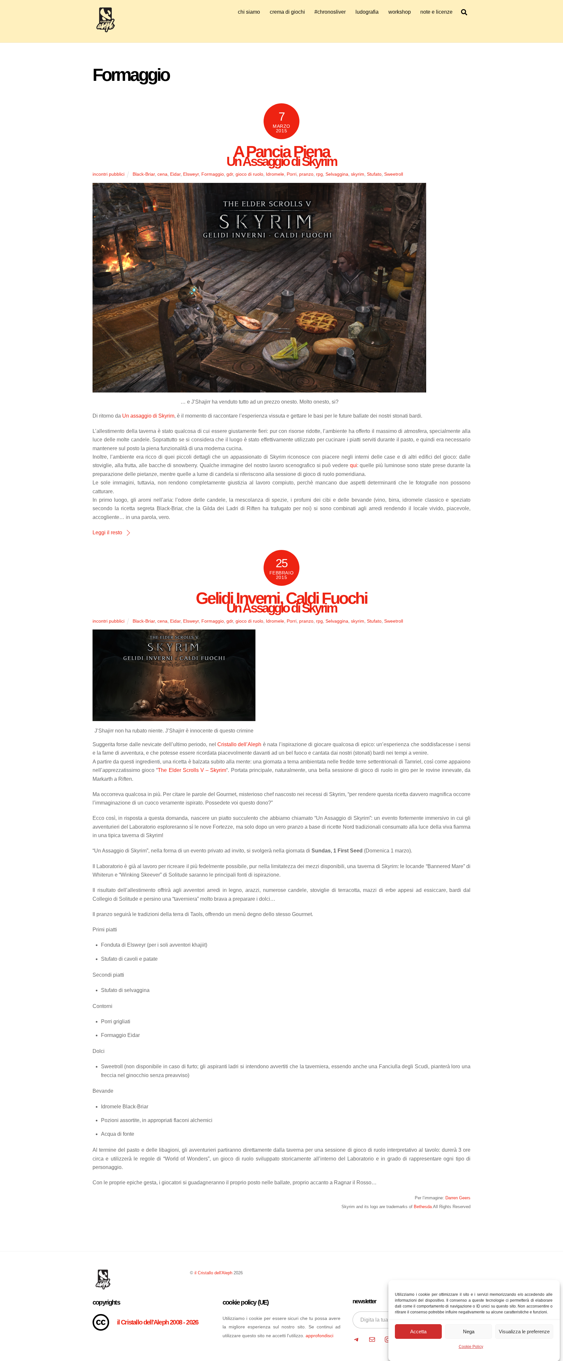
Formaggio (212, 174)
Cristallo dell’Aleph (239, 744)
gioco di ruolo (249, 174)
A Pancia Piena (281, 153)
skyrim (357, 174)
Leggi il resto (107, 532)
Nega (468, 1331)
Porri (291, 174)
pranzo (306, 174)
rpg (319, 174)
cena (162, 174)
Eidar (175, 174)
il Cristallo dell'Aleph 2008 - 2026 (157, 1322)
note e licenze (436, 12)
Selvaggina (336, 174)
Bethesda (423, 1206)
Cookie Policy (471, 1346)
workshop (399, 12)
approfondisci (319, 1335)
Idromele (275, 174)
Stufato (374, 174)
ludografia (367, 12)
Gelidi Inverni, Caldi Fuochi (281, 600)
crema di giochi (287, 12)
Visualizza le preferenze (524, 1331)
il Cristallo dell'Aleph (213, 1272)
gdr (229, 174)
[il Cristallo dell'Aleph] (106, 30)
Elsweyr (191, 174)
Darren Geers (457, 1197)
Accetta (418, 1331)
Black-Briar (144, 174)
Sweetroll (393, 174)
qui (353, 465)
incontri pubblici (108, 174)
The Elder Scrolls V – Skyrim (192, 770)
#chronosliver (330, 12)
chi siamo (249, 12)
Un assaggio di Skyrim (148, 416)
